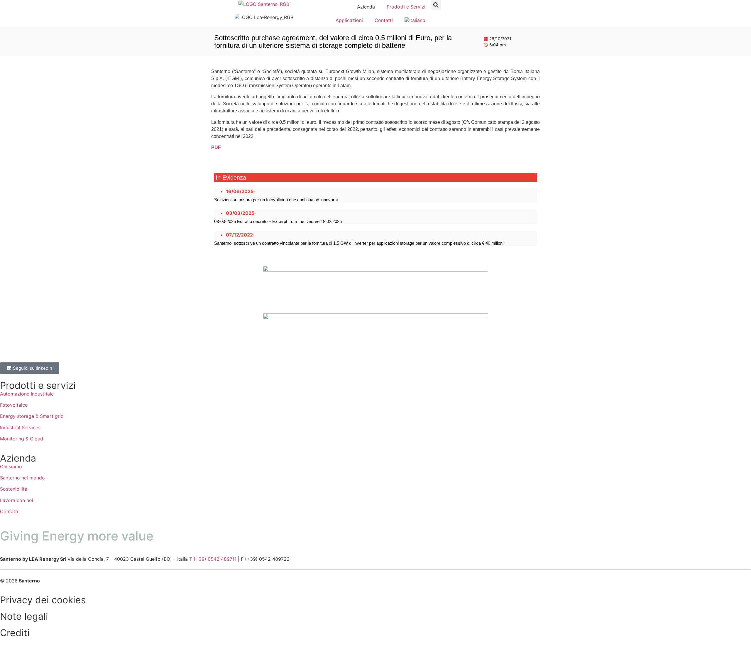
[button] (436, 5)
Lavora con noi (16, 500)
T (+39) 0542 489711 (212, 559)
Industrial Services (20, 427)
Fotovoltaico (14, 405)
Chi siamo (11, 466)
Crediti (15, 632)
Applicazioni (349, 20)
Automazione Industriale (27, 394)
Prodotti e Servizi (406, 7)
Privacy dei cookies (43, 600)
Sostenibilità (13, 489)
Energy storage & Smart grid (32, 416)
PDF (216, 147)
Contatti (384, 20)
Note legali (24, 616)
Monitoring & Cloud (21, 439)
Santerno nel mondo (22, 478)
